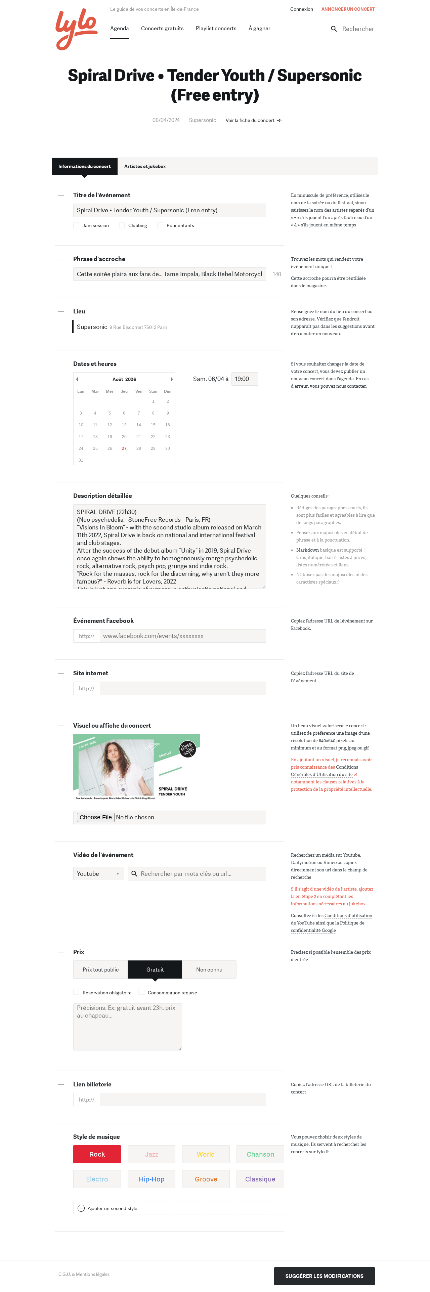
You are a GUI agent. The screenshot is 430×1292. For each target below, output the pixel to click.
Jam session (96, 225)
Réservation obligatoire (107, 993)
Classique (260, 1179)
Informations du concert (84, 166)
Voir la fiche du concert (250, 120)
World (206, 1154)
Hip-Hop (152, 1179)
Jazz (151, 1154)
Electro (97, 1179)
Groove (206, 1179)
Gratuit (155, 969)
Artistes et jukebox (145, 166)
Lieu (79, 311)
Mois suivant (171, 379)
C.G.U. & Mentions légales (84, 1274)
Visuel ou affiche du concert (112, 725)
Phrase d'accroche (99, 259)
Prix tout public (101, 969)
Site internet (90, 673)
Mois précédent (77, 379)
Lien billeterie (92, 1084)
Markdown (307, 550)
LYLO (76, 29)
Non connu (209, 969)
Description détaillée (102, 495)
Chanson (260, 1154)
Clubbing (137, 225)
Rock (97, 1154)
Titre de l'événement (101, 195)
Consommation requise (172, 993)
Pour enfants (180, 225)
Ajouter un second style (112, 1208)
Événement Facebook (103, 620)
